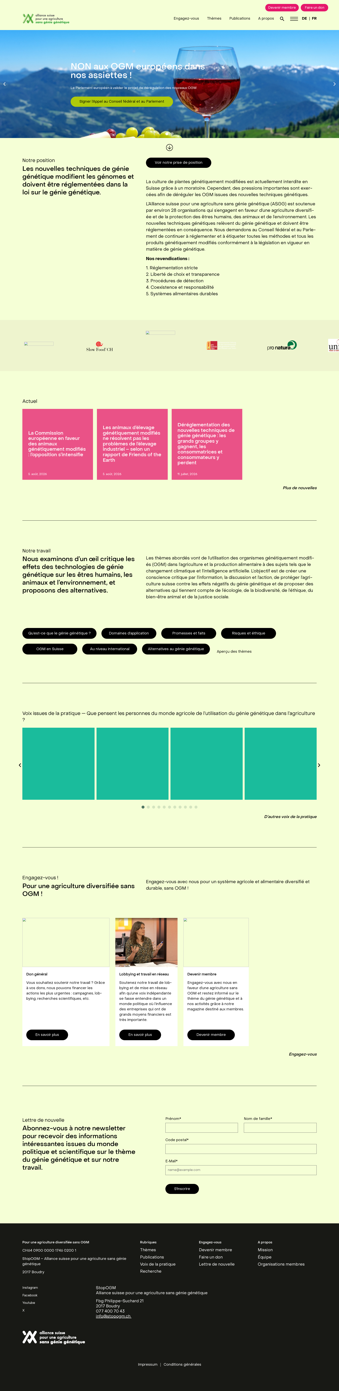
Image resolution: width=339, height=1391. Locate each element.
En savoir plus (47, 1035)
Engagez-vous (186, 18)
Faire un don (211, 1257)
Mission (265, 1250)
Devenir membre (215, 1250)
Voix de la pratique (158, 1265)
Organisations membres (281, 1265)
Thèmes (214, 18)
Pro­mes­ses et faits (188, 633)
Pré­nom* (173, 1119)
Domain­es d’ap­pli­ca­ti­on (129, 633)
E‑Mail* (171, 1161)
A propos (266, 18)
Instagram (30, 1288)
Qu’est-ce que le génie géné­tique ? (59, 633)
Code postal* (177, 1140)
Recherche (150, 1272)
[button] (4, 84)
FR (314, 18)
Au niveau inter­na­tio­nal (109, 649)
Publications (239, 18)
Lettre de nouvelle (217, 1265)
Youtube (28, 1303)
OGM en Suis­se (50, 649)
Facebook (29, 1295)
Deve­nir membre (211, 1035)
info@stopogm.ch (113, 1317)
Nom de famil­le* (258, 1119)
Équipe (265, 1257)
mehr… (58, 774)
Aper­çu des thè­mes (234, 651)
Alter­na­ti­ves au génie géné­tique (176, 649)
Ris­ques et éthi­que (248, 633)
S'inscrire (182, 1189)
